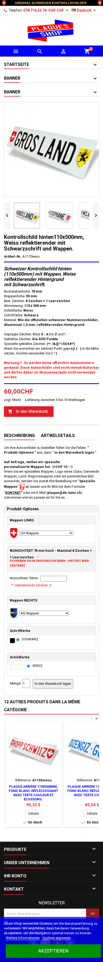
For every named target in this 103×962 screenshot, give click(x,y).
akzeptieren (53, 951)
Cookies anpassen (56, 938)
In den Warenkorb (28, 411)
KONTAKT (13, 493)
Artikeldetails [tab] (58, 435)
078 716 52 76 (35, 10)
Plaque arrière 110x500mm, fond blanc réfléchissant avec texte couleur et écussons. (33, 793)
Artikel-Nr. (13, 256)
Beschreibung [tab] (19, 435)
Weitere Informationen (23, 938)
